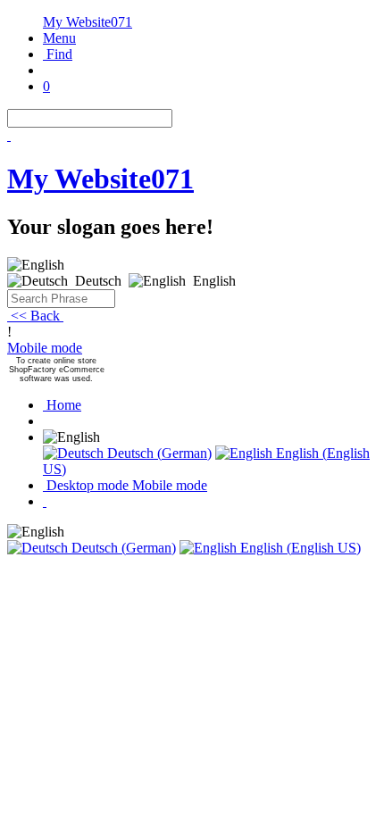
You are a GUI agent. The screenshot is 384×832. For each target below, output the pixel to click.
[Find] (9, 135)
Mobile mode (44, 347)
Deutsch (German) (158, 453)
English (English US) (299, 547)
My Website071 (87, 21)
